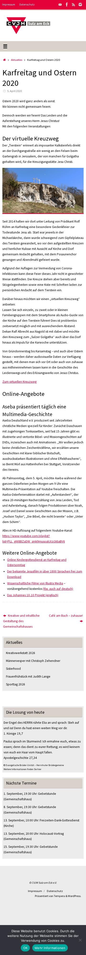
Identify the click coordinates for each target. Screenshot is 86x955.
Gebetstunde (47, 794)
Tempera (59, 896)
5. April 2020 (14, 91)
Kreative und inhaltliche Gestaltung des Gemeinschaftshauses (21, 621)
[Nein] (80, 940)
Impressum (8, 4)
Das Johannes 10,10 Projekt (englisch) (32, 595)
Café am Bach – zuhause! (66, 616)
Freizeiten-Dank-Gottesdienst (59, 820)
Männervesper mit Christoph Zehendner (33, 661)
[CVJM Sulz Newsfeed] (73, 4)
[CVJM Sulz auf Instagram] (80, 4)
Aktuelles (16, 60)
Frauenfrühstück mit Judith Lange (28, 676)
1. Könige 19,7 (13, 734)
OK (25, 948)
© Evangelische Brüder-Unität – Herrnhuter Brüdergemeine (34, 765)
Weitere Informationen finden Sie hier (22, 769)
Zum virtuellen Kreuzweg (19, 382)
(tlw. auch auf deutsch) (58, 589)
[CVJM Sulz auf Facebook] (67, 4)
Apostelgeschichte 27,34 (20, 758)
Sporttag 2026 (15, 684)
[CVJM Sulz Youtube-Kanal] (60, 4)
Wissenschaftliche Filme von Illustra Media (35, 583)
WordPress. (74, 896)
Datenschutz (27, 4)
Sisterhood (13, 669)
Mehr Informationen (50, 948)
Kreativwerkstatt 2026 (20, 653)
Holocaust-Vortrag (52, 834)
